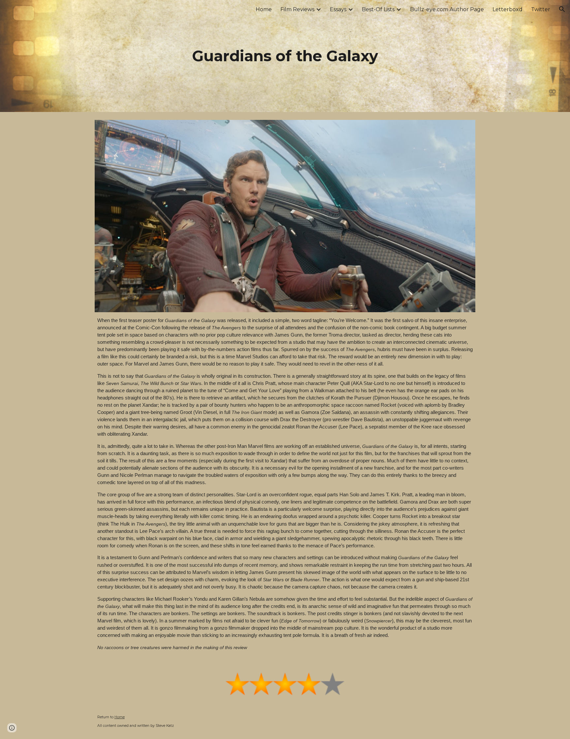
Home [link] (264, 9)
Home (119, 717)
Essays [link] (338, 9)
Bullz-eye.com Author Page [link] (447, 9)
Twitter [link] (540, 9)
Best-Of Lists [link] (378, 9)
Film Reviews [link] (297, 9)
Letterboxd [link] (507, 9)
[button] (562, 9)
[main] (285, 56)
